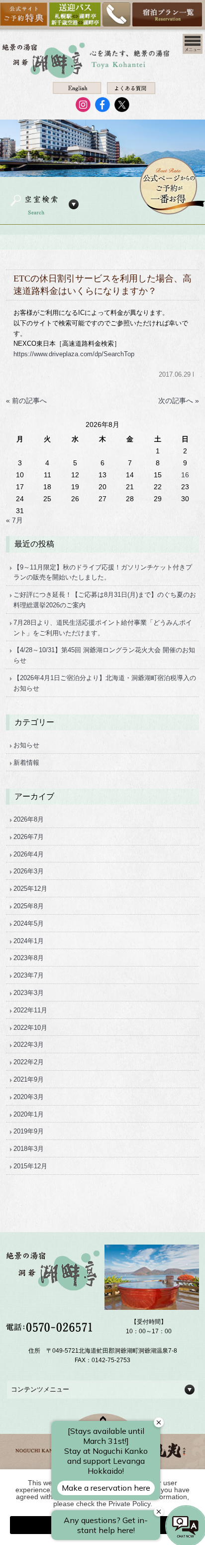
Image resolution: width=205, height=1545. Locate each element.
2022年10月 (30, 1027)
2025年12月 (30, 888)
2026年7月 (28, 837)
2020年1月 (28, 1114)
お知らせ (26, 745)
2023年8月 (28, 958)
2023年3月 (28, 992)
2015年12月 (30, 1166)
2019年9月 (28, 1131)
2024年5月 (28, 923)
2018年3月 (28, 1148)
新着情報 (26, 762)
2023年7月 (28, 975)
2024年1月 (28, 941)
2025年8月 (28, 906)
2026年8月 (28, 819)
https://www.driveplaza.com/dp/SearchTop (73, 354)
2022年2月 (28, 1062)
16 (185, 475)
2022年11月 (30, 1010)
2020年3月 (28, 1097)
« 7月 (14, 520)
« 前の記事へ (26, 401)
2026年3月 (28, 871)
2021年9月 (28, 1079)
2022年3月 (28, 1044)
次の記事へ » (178, 401)
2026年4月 (28, 854)
